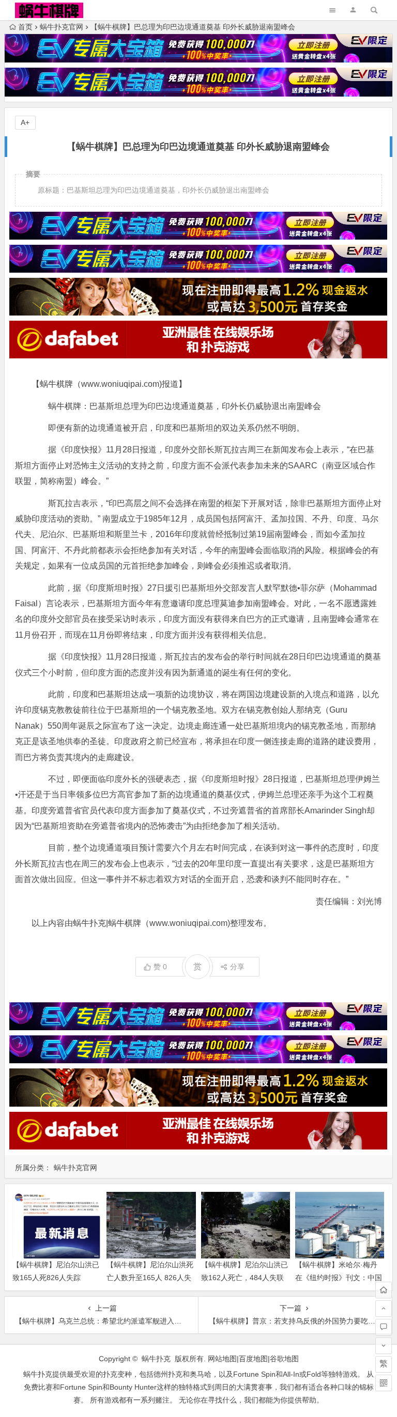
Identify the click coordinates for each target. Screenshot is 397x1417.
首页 (25, 27)
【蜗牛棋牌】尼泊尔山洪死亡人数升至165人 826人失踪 (149, 1278)
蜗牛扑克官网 (61, 27)
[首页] (383, 1290)
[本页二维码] (383, 1383)
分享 (237, 967)
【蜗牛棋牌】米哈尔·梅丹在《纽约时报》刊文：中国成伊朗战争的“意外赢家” (338, 1278)
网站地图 (222, 1359)
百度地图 (253, 1359)
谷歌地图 (284, 1359)
